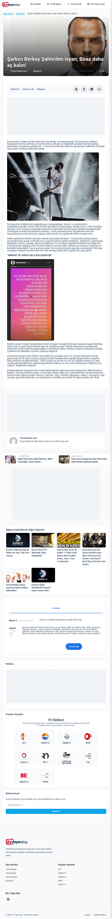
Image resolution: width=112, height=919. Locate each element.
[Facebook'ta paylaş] (84, 89)
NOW (60, 881)
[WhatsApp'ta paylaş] (91, 89)
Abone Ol (56, 811)
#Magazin (41, 89)
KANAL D (62, 877)
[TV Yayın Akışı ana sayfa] (16, 841)
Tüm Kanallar (11, 877)
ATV (60, 869)
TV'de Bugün (11, 869)
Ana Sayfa (8, 14)
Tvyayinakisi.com (18, 71)
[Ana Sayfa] (11, 4)
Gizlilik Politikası (100, 915)
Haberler (9, 881)
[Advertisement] (56, 116)
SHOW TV (62, 873)
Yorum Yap (74, 646)
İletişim (87, 915)
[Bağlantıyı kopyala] (99, 89)
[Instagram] (8, 899)
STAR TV (62, 884)
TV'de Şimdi (11, 873)
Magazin (20, 14)
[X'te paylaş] (76, 89)
